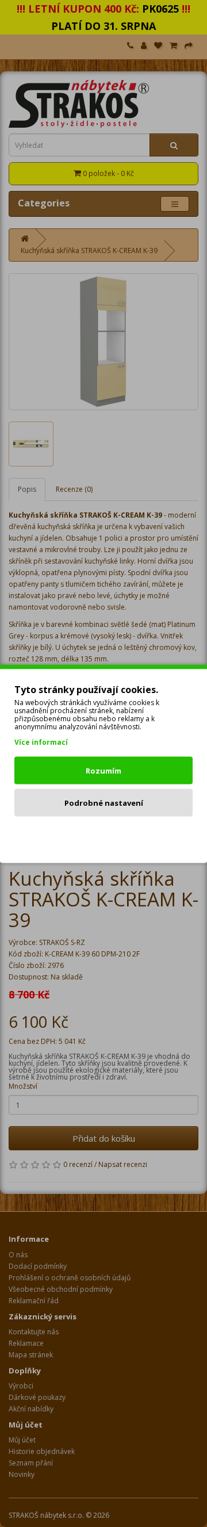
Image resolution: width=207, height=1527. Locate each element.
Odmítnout (104, 834)
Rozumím (103, 770)
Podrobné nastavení (103, 802)
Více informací (41, 742)
